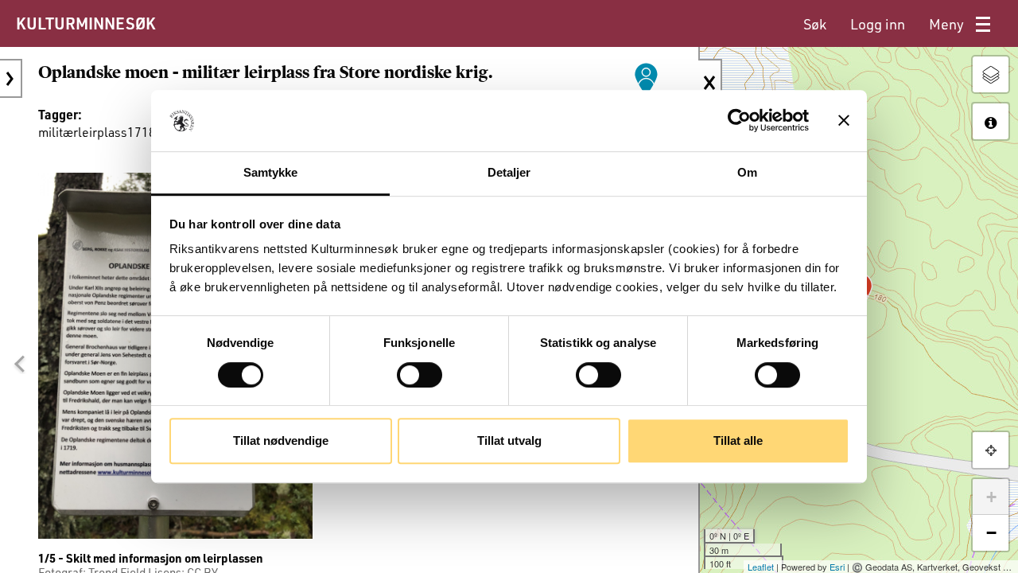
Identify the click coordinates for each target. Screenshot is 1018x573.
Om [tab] (747, 172)
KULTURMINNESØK (85, 23)
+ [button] (991, 497)
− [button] (991, 533)
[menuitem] (814, 24)
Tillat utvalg (509, 440)
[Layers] (990, 74)
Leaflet (761, 566)
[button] (19, 363)
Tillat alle (738, 440)
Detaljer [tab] (509, 172)
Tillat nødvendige (280, 440)
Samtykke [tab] (270, 172)
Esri (837, 566)
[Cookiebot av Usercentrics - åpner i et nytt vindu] (739, 121)
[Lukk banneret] (843, 121)
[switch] (419, 375)
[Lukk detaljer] (710, 83)
